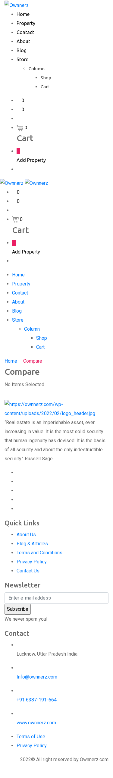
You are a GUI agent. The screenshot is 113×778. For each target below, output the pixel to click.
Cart (45, 86)
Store (22, 59)
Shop (46, 77)
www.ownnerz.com (36, 723)
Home (23, 14)
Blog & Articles (32, 543)
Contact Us (28, 571)
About (23, 41)
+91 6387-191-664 (37, 700)
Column (37, 68)
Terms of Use (31, 736)
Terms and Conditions (39, 553)
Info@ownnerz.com (37, 677)
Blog (22, 50)
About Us (26, 534)
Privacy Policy (32, 562)
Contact (25, 32)
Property (26, 23)
